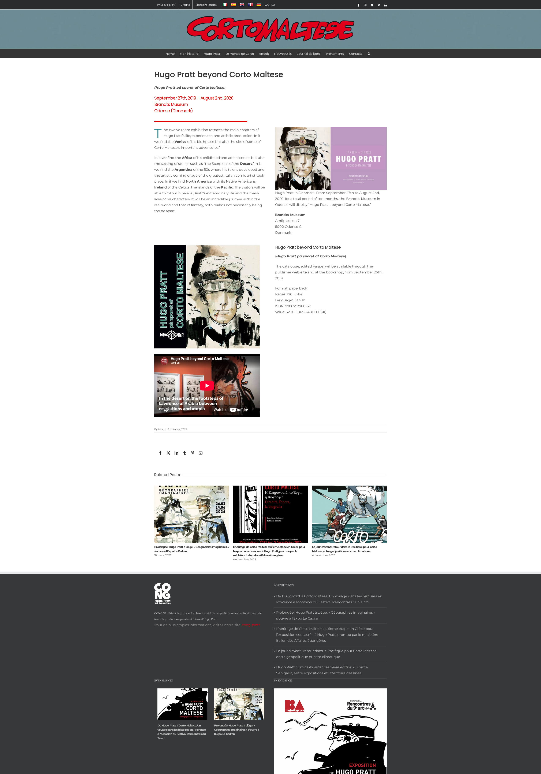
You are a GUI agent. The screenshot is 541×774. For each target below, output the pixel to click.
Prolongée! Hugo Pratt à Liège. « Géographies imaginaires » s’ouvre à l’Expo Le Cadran (325, 615)
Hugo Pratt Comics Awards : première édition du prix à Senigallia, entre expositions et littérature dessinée (322, 670)
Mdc (161, 429)
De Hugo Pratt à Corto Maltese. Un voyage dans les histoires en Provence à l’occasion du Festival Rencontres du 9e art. (269, 551)
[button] (369, 53)
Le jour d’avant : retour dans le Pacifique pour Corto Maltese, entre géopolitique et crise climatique (326, 654)
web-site (300, 272)
